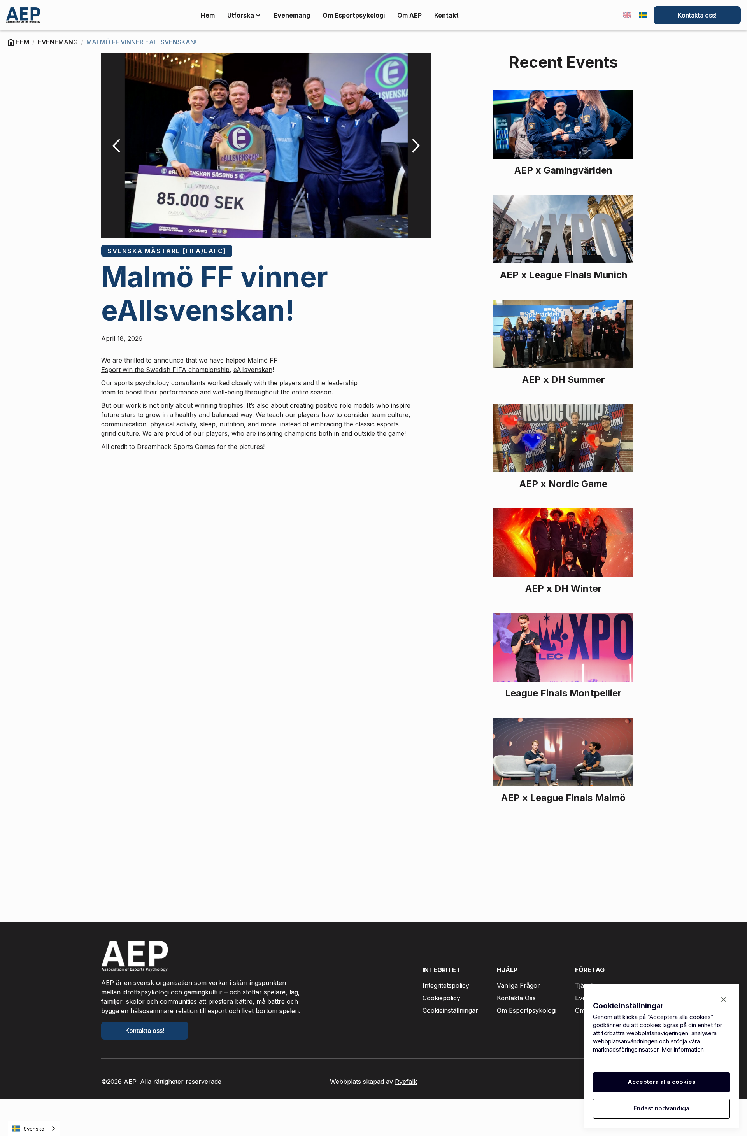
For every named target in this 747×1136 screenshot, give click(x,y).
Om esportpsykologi (354, 15)
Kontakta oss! (697, 15)
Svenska (34, 1128)
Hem (208, 15)
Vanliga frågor (518, 985)
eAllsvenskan (252, 369)
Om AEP (409, 15)
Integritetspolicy (446, 985)
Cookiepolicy (441, 998)
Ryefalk (406, 1081)
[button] (244, 15)
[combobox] (34, 1128)
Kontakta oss (516, 998)
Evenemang (292, 15)
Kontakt (446, 15)
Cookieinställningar (450, 1010)
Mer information (682, 1049)
